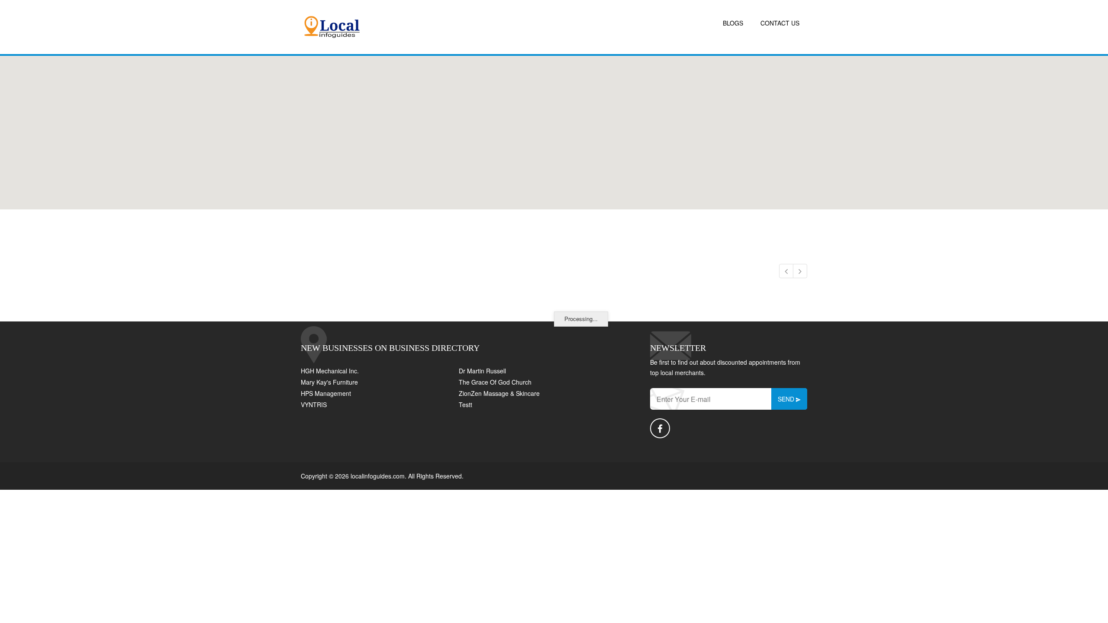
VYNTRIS (314, 404)
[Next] (800, 271)
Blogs (733, 23)
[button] (554, 127)
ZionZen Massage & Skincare (499, 393)
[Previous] (786, 271)
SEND (787, 399)
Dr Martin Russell (482, 370)
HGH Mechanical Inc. (330, 370)
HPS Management (326, 393)
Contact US (779, 23)
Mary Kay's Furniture (329, 382)
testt (465, 404)
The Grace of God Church (495, 382)
